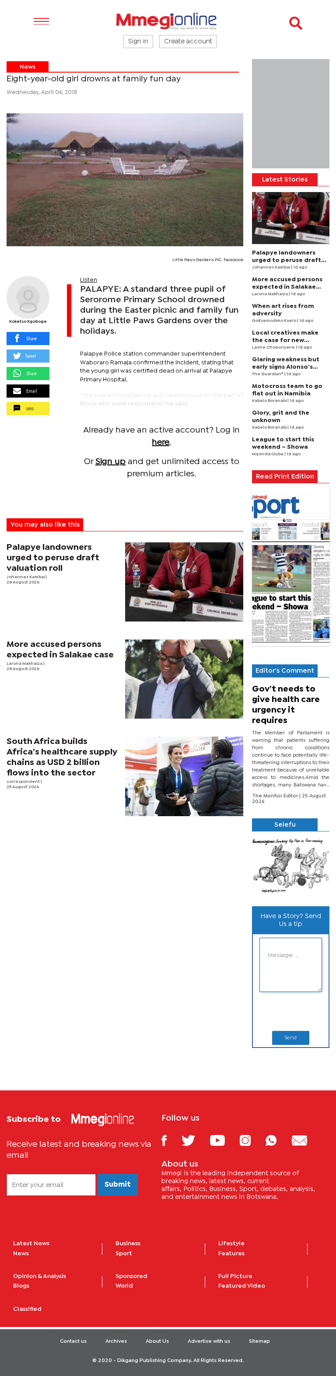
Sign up (110, 461)
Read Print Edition (285, 476)
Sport (124, 1253)
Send (290, 1038)
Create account (188, 41)
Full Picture (235, 1276)
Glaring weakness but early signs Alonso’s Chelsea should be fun (287, 367)
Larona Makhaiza (25, 664)
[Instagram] (252, 1140)
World (124, 1286)
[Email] (306, 1140)
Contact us (73, 1341)
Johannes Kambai (26, 577)
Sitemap (259, 1341)
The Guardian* (268, 374)
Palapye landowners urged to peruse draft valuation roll (53, 558)
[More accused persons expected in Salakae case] (184, 679)
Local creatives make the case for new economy (285, 340)
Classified (27, 1309)
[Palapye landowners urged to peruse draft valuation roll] (184, 582)
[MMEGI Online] (168, 21)
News (27, 67)
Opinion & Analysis (39, 1276)
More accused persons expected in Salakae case (287, 287)
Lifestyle (231, 1243)
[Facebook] (170, 1140)
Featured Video (241, 1286)
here (160, 442)
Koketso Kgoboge (28, 322)
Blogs (21, 1286)
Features (231, 1253)
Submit (118, 1184)
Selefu (285, 825)
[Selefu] (290, 865)
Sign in (138, 41)
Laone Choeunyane (274, 347)
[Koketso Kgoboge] (28, 297)
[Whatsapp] (278, 1140)
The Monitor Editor (275, 796)
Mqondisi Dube (268, 454)
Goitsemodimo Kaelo (274, 321)
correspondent (24, 782)
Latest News (31, 1243)
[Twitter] (195, 1140)
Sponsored (131, 1276)
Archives (116, 1341)
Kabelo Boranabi (269, 401)
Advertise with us (209, 1341)
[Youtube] (224, 1140)
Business (128, 1243)
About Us (157, 1341)
